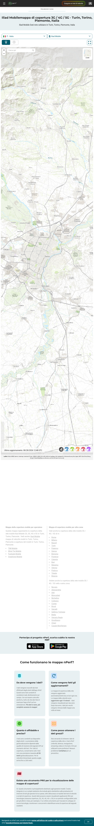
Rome (53, 537)
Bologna (54, 554)
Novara (54, 587)
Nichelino (55, 598)
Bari (53, 562)
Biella (53, 615)
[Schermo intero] (89, 42)
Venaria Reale (57, 617)
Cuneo (54, 604)
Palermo (54, 548)
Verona (54, 568)
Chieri (53, 623)
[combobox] (24, 36)
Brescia (54, 576)
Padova (54, 570)
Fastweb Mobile (14, 554)
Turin (53, 546)
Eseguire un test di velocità (73, 3)
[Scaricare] (35, 646)
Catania (54, 559)
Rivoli (53, 606)
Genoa (54, 551)
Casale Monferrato (58, 626)
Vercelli (54, 609)
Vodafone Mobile (15, 557)
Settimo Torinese (58, 612)
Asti (53, 593)
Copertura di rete (6, 42)
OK (88, 822)
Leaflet (5, 456)
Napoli (54, 543)
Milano (54, 540)
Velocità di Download (13, 42)
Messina (54, 565)
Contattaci (62, 751)
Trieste (54, 573)
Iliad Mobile (35, 536)
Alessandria (56, 590)
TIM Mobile (12, 548)
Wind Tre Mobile (14, 551)
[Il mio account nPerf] (90, 3)
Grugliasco (55, 620)
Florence (54, 557)
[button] (4, 50)
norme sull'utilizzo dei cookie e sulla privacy (48, 820)
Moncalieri (55, 595)
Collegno (55, 601)
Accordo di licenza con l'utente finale (19, 823)
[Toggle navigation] (4, 3)
